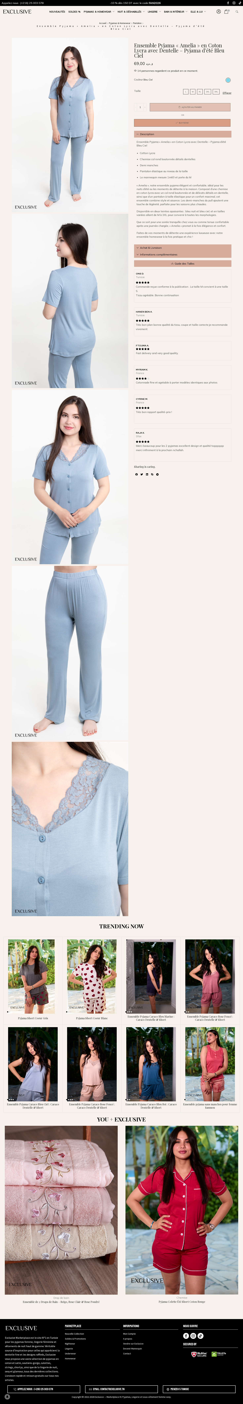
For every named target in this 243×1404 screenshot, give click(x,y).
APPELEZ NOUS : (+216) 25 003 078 (35, 1389)
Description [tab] (147, 134)
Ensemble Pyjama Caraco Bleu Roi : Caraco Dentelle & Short (151, 1106)
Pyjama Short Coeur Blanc (92, 1018)
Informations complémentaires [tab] (158, 254)
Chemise (182, 1297)
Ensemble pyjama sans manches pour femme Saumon (210, 1106)
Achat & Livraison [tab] (151, 247)
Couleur (138, 79)
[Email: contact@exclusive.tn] (90, 1389)
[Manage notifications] (7, 1396)
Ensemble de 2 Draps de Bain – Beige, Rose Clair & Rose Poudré (61, 1302)
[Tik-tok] (240, 3)
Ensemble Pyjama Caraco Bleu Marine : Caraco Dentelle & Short (151, 1018)
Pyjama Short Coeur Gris (33, 1018)
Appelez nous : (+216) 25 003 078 (23, 3)
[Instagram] (234, 3)
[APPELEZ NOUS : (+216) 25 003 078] (15, 1389)
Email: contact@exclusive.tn (108, 1389)
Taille (137, 91)
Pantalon (137, 23)
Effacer (227, 93)
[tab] (182, 134)
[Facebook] (228, 3)
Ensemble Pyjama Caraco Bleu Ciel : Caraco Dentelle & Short (33, 1106)
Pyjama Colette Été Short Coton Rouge (182, 1301)
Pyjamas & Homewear (119, 23)
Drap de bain (61, 1297)
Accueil (102, 23)
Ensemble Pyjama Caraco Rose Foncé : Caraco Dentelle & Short (210, 1018)
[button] (219, 12)
